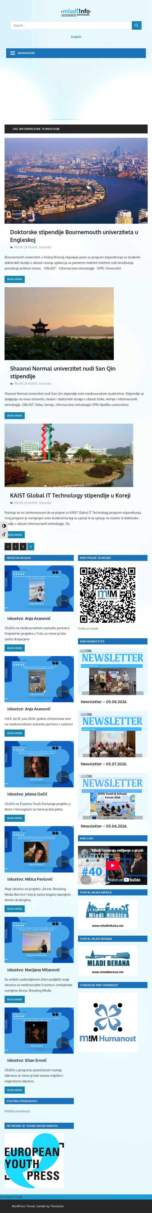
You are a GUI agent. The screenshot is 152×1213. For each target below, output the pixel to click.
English (76, 37)
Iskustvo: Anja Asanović (29, 618)
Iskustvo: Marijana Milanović (33, 969)
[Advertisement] (76, 87)
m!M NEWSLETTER (92, 641)
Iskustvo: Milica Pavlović (30, 879)
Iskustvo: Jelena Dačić (27, 793)
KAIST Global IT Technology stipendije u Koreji (70, 495)
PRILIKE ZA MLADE (25, 247)
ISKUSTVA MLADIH (19, 557)
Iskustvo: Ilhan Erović (27, 1060)
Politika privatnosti (17, 1111)
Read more (14, 279)
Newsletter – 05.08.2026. (104, 701)
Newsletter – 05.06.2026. (104, 826)
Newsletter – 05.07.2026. (104, 763)
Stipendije (45, 247)
